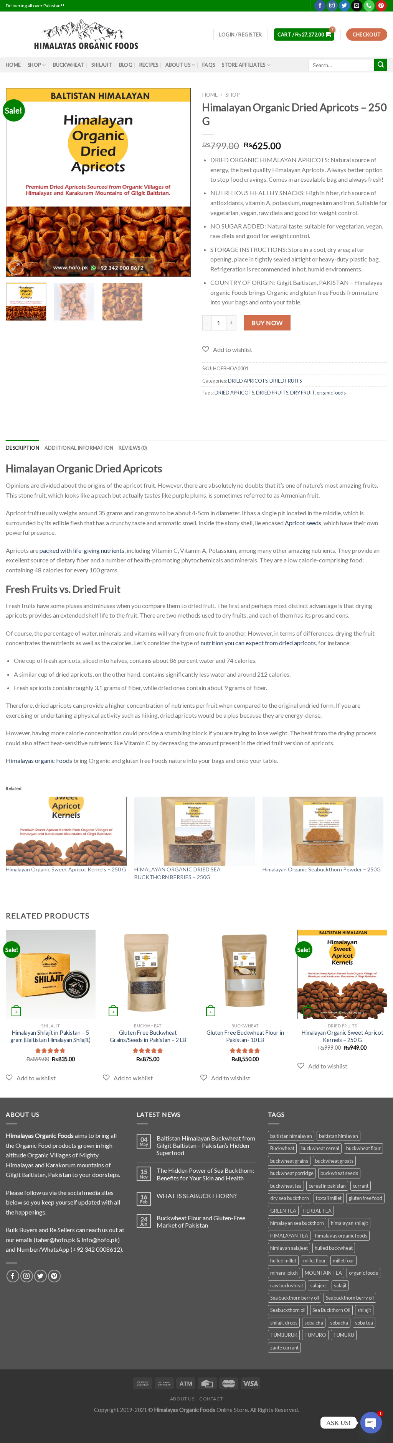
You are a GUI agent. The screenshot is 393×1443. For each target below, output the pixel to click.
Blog (125, 65)
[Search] (380, 65)
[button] (227, 350)
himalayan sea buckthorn (297, 1223)
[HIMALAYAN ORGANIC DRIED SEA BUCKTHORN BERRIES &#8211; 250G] (194, 831)
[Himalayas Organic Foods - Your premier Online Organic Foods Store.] (90, 34)
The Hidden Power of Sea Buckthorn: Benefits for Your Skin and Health (205, 1174)
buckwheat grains (289, 1161)
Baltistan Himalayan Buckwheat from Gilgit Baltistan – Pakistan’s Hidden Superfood (206, 1145)
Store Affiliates (243, 65)
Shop (232, 95)
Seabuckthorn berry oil (350, 1298)
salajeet (318, 1285)
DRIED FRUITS (285, 381)
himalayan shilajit (349, 1223)
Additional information (79, 448)
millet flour (314, 1260)
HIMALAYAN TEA (289, 1236)
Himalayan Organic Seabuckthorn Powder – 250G (322, 869)
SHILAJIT (101, 65)
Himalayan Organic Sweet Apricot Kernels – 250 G (66, 869)
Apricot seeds (303, 522)
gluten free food (365, 1198)
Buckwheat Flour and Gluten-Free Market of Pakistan (201, 1221)
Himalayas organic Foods (39, 760)
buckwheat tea (286, 1186)
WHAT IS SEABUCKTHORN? (197, 1195)
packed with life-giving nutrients (82, 550)
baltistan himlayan (338, 1136)
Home (210, 95)
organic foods (331, 393)
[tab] (22, 447)
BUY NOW (266, 322)
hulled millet (283, 1260)
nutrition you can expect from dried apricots (258, 642)
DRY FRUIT (302, 393)
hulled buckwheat (334, 1248)
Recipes (149, 65)
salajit (340, 1285)
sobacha (339, 1323)
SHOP (34, 65)
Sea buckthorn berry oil (294, 1298)
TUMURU (343, 1335)
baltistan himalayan (291, 1136)
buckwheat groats (334, 1161)
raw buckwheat (286, 1285)
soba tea (364, 1323)
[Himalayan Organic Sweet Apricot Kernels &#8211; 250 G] (66, 831)
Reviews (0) (133, 448)
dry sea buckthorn (289, 1198)
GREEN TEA (283, 1211)
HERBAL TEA (317, 1211)
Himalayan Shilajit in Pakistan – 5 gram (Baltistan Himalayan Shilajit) (50, 1036)
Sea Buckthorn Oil (331, 1310)
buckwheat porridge (292, 1173)
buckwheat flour (363, 1148)
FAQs (208, 65)
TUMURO (315, 1335)
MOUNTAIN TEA (323, 1273)
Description (22, 448)
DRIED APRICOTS (248, 381)
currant (360, 1186)
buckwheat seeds (339, 1173)
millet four (343, 1260)
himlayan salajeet (289, 1248)
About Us (177, 65)
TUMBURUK (283, 1335)
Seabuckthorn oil (287, 1310)
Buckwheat (282, 1148)
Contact (211, 1399)
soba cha (313, 1323)
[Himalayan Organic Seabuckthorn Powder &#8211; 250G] (323, 831)
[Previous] (19, 182)
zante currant (284, 1347)
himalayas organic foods (341, 1236)
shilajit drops (283, 1323)
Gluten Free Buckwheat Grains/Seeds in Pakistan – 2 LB (148, 1036)
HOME (13, 65)
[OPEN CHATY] (371, 1422)
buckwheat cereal (320, 1148)
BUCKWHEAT (68, 65)
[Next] (177, 182)
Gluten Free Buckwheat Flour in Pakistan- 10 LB (245, 1036)
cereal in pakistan (327, 1186)
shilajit (364, 1310)
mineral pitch (284, 1273)
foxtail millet (329, 1198)
